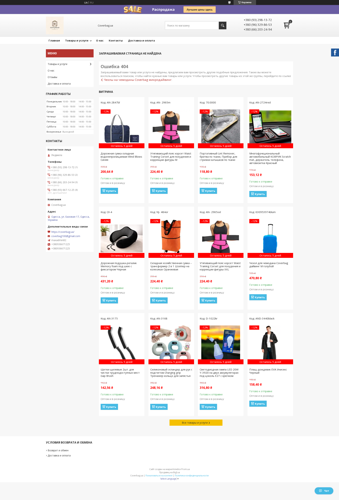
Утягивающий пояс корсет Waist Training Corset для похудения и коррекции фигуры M (170, 156)
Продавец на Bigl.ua (169, 472)
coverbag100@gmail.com (65, 236)
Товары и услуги (76, 40)
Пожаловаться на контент (159, 475)
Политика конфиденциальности (192, 475)
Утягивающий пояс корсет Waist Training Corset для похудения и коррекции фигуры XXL (220, 266)
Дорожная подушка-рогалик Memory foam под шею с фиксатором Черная (119, 266)
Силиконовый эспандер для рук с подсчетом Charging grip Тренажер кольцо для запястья (171, 372)
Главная (54, 40)
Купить (111, 191)
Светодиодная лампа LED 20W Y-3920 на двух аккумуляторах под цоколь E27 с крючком (219, 372)
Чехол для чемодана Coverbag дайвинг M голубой (268, 264)
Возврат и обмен (58, 450)
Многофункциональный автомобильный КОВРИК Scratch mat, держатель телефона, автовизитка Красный (270, 158)
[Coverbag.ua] (55, 25)
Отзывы (52, 77)
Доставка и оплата (141, 40)
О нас (99, 40)
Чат (326, 490)
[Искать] (222, 25)
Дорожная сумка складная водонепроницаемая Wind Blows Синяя (121, 156)
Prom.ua (185, 469)
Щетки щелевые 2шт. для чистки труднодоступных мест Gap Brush (120, 372)
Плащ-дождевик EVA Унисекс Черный (268, 371)
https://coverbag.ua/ (62, 231)
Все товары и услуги (195, 422)
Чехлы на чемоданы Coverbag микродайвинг (138, 80)
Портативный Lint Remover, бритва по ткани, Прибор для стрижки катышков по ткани (218, 156)
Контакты (116, 40)
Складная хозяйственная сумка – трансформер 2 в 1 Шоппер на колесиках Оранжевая (171, 266)
